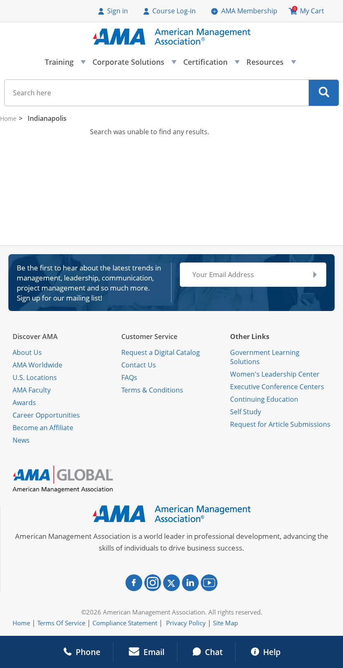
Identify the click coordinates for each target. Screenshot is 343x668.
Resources (270, 64)
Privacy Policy (186, 623)
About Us (27, 352)
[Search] (324, 93)
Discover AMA (35, 336)
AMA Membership (249, 10)
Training (65, 64)
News (21, 440)
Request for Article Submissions (280, 424)
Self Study (245, 411)
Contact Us (138, 365)
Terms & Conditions (152, 390)
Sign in (117, 10)
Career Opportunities (46, 415)
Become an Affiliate (43, 427)
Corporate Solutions (134, 64)
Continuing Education (264, 399)
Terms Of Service (61, 623)
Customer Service (149, 336)
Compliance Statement (124, 623)
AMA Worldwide (37, 365)
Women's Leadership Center (275, 374)
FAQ (127, 377)
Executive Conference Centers (277, 386)
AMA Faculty (32, 390)
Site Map (225, 623)
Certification (211, 64)
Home (8, 118)
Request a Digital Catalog (160, 352)
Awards (24, 402)
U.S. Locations (35, 377)
